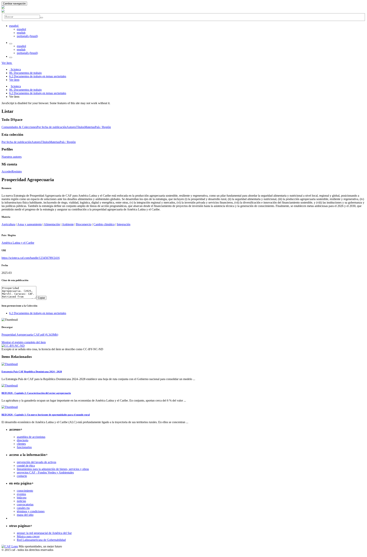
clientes (21, 443)
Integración (123, 224)
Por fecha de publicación (52, 127)
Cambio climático (104, 224)
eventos (21, 494)
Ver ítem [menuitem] (14, 79)
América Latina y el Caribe (18, 242)
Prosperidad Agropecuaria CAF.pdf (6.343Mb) (30, 334)
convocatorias (25, 504)
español (21, 29)
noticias (21, 501)
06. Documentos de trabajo (25, 89)
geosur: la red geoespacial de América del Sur (44, 533)
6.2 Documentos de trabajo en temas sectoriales (37, 93)
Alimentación (52, 224)
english (21, 32)
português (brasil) (27, 36)
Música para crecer (28, 536)
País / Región (103, 127)
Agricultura (8, 224)
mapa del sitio (25, 514)
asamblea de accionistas (31, 436)
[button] (14, 25)
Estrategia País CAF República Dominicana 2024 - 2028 (32, 371)
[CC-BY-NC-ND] (13, 345)
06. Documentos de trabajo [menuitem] (25, 72)
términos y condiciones (31, 511)
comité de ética (26, 465)
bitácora (21, 497)
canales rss (23, 508)
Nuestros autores (12, 156)
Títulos (80, 127)
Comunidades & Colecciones (19, 127)
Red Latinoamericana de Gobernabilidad (41, 539)
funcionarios (24, 447)
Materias (89, 127)
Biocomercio (83, 224)
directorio (22, 440)
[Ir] (41, 17)
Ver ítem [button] (7, 63)
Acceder (7, 171)
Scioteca (16, 86)
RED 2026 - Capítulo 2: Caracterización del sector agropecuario (36, 393)
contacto (22, 476)
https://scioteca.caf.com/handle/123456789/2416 (31, 257)
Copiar (41, 297)
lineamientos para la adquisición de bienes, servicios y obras (53, 469)
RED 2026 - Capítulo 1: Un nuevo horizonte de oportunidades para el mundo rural (46, 414)
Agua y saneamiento (29, 224)
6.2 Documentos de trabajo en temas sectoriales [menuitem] (37, 76)
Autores (71, 127)
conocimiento (25, 490)
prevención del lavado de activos (36, 462)
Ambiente (68, 224)
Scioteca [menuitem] (15, 69)
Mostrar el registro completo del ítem (24, 342)
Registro (17, 171)
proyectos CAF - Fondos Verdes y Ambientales (45, 472)
